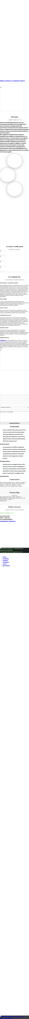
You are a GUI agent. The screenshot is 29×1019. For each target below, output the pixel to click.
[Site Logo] (14, 1018)
